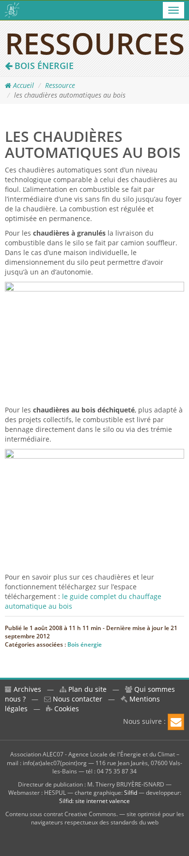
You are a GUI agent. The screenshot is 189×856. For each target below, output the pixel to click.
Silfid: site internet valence (94, 801)
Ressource (60, 85)
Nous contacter (76, 698)
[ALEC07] (12, 10)
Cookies (65, 708)
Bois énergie (43, 65)
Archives (26, 689)
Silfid (130, 792)
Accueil (22, 85)
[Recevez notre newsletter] (176, 722)
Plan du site (86, 689)
